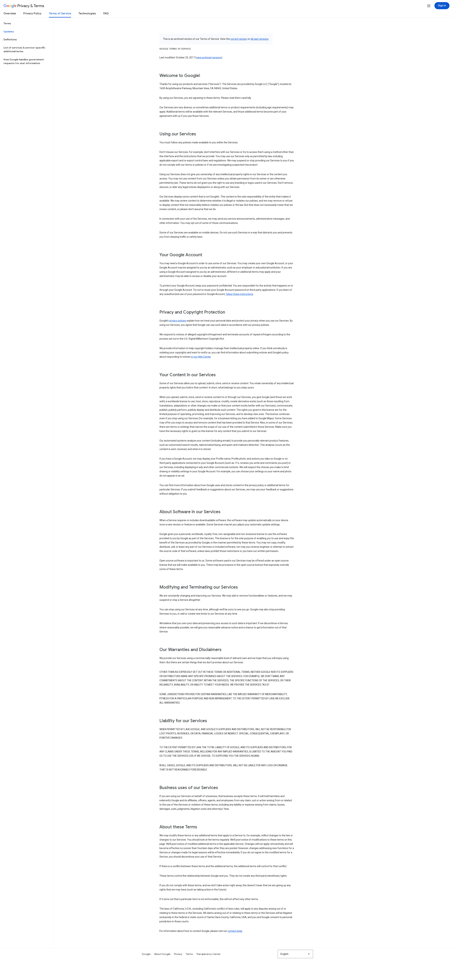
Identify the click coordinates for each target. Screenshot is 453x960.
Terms (7, 23)
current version (238, 39)
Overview (10, 13)
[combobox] (295, 954)
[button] (428, 5)
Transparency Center (208, 954)
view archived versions (208, 57)
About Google (162, 954)
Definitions (10, 39)
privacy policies (177, 320)
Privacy (178, 954)
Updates (9, 31)
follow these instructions (239, 294)
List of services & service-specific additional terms (24, 49)
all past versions (259, 39)
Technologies (87, 13)
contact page (235, 931)
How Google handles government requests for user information (24, 61)
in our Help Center (201, 356)
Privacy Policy (32, 13)
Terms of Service (60, 13)
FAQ (106, 13)
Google (146, 954)
